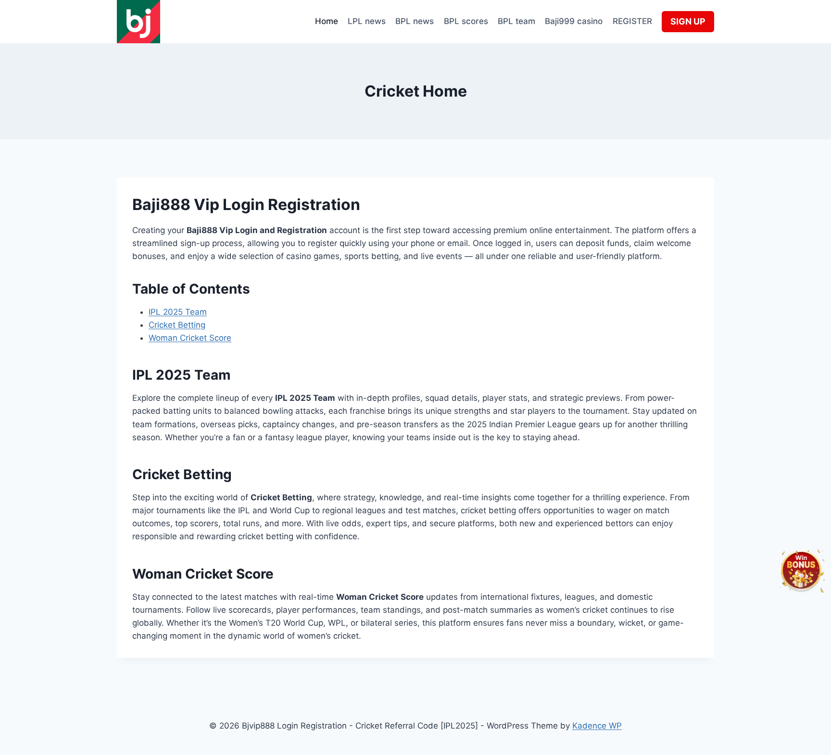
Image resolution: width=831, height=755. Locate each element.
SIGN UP (687, 21)
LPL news (367, 21)
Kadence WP (597, 725)
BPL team (516, 21)
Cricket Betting (177, 325)
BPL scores (466, 21)
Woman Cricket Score (190, 338)
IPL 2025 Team (178, 312)
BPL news (414, 21)
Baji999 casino (574, 21)
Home (326, 21)
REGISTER (632, 21)
